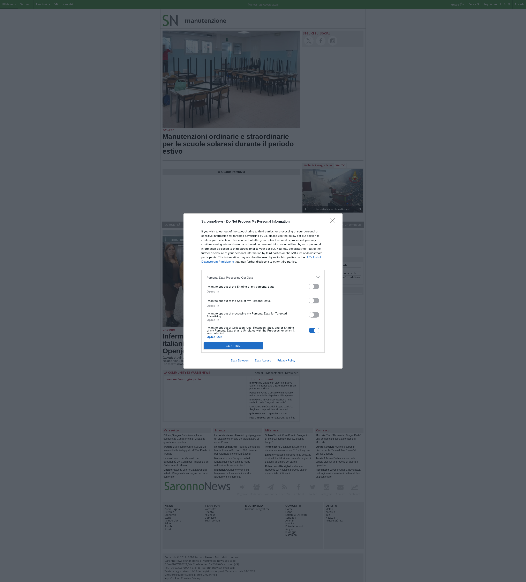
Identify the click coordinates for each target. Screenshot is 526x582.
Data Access (263, 360)
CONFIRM (233, 346)
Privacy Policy (286, 360)
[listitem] (263, 277)
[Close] (334, 222)
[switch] (314, 286)
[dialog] (263, 291)
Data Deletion (240, 360)
